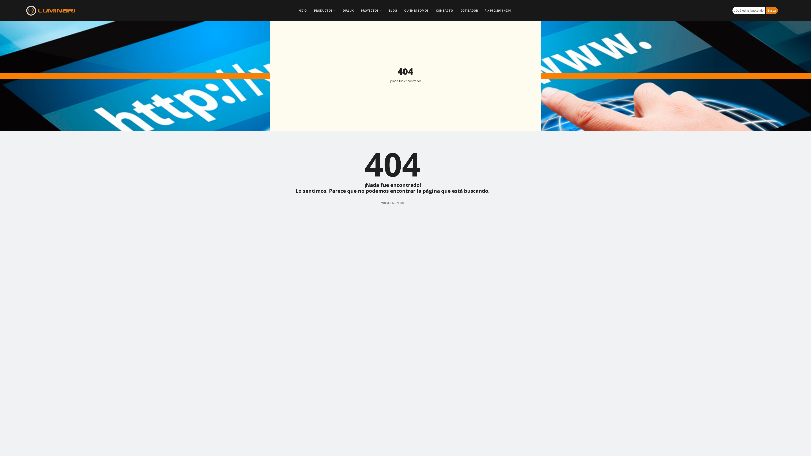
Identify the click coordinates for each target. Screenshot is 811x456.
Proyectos (369, 10)
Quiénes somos (416, 10)
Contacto (444, 10)
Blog (393, 10)
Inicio (302, 10)
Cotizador (469, 10)
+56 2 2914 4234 (499, 10)
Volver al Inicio (392, 203)
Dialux (348, 10)
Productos (323, 10)
